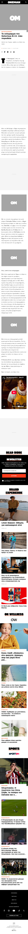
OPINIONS (4, 785)
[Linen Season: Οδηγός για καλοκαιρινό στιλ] (14, 509)
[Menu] (2, 2)
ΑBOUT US (14, 899)
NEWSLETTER (14, 915)
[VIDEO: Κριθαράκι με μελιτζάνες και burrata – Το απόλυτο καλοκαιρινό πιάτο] (14, 699)
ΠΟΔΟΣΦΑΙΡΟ (5, 817)
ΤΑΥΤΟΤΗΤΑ (14, 896)
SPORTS (14, 749)
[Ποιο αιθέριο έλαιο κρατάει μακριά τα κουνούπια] (14, 728)
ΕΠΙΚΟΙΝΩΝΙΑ (14, 893)
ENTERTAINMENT (7, 31)
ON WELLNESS (14, 614)
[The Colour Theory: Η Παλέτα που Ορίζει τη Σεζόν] (14, 540)
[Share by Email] (14, 52)
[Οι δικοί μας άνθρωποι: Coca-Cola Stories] (14, 595)
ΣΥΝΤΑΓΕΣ (4, 709)
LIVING (3, 650)
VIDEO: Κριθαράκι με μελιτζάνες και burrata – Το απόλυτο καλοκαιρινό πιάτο (13, 713)
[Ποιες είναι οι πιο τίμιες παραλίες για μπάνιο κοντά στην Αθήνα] (14, 673)
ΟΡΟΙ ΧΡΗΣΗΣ (14, 903)
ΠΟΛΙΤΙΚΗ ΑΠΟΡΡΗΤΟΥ (14, 906)
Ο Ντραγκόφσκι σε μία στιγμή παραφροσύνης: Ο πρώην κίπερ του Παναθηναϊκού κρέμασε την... (13, 821)
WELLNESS (4, 738)
